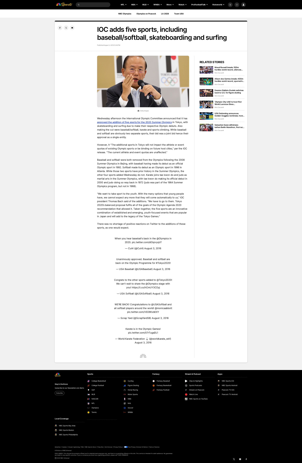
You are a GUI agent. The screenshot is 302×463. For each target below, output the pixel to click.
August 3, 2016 (152, 248)
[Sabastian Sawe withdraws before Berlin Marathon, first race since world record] (206, 127)
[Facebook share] (60, 27)
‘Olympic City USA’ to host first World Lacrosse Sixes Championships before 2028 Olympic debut (228, 103)
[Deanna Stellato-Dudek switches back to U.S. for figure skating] (206, 93)
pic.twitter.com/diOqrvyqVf (146, 242)
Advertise (58, 447)
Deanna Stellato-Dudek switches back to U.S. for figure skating (229, 91)
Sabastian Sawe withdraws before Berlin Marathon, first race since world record (229, 126)
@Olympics (163, 238)
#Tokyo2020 (163, 263)
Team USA (179, 13)
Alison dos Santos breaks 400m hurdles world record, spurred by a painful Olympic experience (229, 80)
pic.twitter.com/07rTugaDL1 (143, 332)
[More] (230, 4)
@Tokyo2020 (164, 280)
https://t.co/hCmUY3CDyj (146, 287)
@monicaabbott (163, 308)
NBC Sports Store (90, 447)
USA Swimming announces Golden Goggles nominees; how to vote (229, 114)
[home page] (64, 4)
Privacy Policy (118, 447)
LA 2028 (165, 13)
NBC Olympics (124, 13)
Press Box (100, 447)
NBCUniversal (67, 450)
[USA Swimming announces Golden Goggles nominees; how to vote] (206, 116)
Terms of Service (154, 447)
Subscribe (59, 393)
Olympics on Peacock (146, 13)
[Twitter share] (66, 27)
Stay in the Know (61, 384)
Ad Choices (108, 447)
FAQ (82, 447)
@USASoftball (159, 304)
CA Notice (144, 447)
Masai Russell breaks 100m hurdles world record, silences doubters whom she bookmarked (229, 68)
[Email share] (72, 27)
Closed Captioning (74, 447)
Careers (64, 447)
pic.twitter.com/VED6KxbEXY (143, 312)
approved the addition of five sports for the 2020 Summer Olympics (134, 122)
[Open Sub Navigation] (126, 4)
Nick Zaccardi (219, 73)
